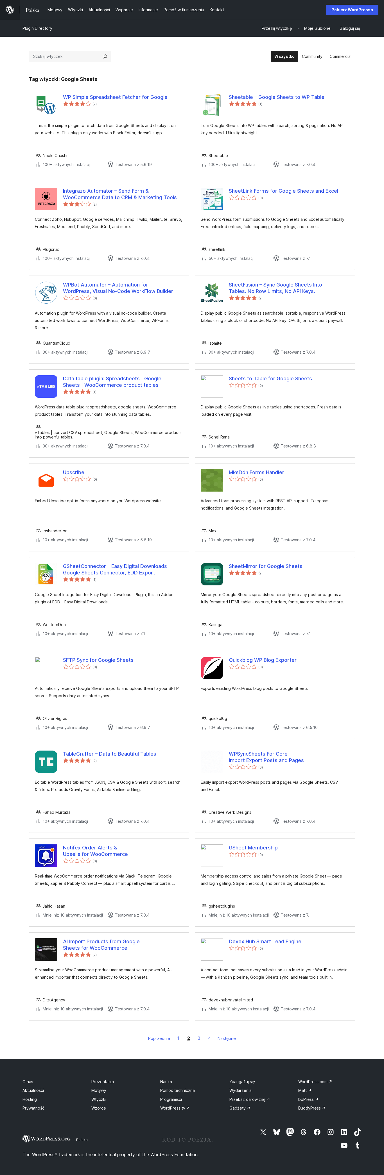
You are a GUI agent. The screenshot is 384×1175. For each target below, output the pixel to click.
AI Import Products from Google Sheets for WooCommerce (101, 944)
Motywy (98, 1090)
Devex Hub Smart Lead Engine (265, 941)
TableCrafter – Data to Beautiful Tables (109, 754)
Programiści (171, 1099)
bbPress (308, 1099)
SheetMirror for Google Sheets (265, 566)
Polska (82, 1139)
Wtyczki (98, 1099)
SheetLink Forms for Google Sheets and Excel (283, 191)
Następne (227, 1038)
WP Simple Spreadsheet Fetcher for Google (115, 97)
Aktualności (33, 1090)
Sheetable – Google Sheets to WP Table (276, 97)
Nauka (166, 1081)
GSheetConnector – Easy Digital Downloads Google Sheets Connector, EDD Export (115, 569)
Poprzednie (159, 1038)
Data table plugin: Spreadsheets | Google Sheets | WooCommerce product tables (112, 382)
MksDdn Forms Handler (256, 472)
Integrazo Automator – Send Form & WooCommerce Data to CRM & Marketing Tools (120, 194)
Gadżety (239, 1108)
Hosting (29, 1099)
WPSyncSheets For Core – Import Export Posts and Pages (266, 757)
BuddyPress (312, 1108)
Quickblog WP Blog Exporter (263, 660)
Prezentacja (102, 1081)
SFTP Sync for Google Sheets (98, 660)
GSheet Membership (253, 848)
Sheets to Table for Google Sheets (270, 378)
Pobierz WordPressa (352, 9)
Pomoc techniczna (177, 1090)
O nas (27, 1081)
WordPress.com (315, 1081)
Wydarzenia (240, 1090)
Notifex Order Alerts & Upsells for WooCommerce (95, 851)
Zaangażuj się (242, 1081)
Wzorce (98, 1108)
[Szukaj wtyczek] (105, 56)
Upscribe (73, 472)
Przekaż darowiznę (249, 1099)
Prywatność (33, 1108)
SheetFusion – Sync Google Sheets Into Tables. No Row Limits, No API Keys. (275, 288)
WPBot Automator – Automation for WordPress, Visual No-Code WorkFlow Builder (118, 288)
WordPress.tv (175, 1108)
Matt (304, 1090)
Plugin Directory (37, 28)
